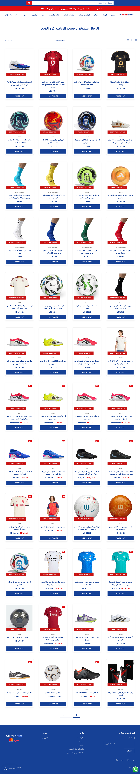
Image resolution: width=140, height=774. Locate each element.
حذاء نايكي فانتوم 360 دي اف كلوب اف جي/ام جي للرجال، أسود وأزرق (86, 472)
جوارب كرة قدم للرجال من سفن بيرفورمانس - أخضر (87, 251)
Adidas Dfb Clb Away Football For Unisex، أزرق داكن (19, 141)
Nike (19, 79)
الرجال (104, 15)
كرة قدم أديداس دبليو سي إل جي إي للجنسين (19, 583)
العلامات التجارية (54, 15)
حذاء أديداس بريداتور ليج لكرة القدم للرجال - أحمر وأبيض (120, 417)
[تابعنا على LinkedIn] (122, 760)
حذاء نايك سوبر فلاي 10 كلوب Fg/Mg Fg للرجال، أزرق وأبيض (19, 472)
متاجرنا (82, 745)
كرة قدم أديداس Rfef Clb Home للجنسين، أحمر (53, 141)
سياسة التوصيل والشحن (76, 749)
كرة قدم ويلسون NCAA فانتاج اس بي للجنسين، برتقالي (120, 528)
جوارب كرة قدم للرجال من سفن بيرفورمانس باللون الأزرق (53, 251)
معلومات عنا (80, 738)
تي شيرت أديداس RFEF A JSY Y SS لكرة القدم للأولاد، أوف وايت (19, 307)
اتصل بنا (81, 741)
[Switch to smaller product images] (132, 40)
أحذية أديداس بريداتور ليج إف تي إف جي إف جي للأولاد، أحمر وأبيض (87, 362)
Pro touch (87, 689)
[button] (29, 3)
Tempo (86, 302)
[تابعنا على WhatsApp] (117, 760)
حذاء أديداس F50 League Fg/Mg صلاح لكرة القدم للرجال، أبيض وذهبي (120, 141)
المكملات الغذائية (69, 15)
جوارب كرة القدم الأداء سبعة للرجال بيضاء (19, 251)
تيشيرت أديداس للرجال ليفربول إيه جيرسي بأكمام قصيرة (19, 528)
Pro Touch (120, 689)
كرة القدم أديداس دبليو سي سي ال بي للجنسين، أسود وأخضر (87, 196)
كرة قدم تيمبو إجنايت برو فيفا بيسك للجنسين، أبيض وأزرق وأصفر (53, 307)
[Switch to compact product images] (128, 40)
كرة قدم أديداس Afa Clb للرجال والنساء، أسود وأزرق (87, 141)
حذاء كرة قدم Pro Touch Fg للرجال (86, 692)
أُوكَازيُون (34, 15)
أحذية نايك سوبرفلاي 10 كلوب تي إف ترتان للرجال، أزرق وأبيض (53, 472)
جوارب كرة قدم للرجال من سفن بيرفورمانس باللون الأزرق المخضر (19, 196)
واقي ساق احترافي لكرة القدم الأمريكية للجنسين (120, 693)
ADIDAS (120, 79)
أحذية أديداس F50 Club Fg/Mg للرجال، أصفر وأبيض (53, 417)
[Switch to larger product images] (136, 40)
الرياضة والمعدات (84, 15)
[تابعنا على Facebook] (134, 760)
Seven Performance (53, 192)
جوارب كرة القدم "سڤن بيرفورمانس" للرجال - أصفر (53, 196)
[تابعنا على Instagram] (128, 760)
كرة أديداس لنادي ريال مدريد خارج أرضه (19, 637)
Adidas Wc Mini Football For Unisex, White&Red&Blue (86, 83)
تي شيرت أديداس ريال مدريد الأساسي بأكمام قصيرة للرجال (53, 583)
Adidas (19, 634)
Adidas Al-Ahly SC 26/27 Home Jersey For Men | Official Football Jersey (53, 84)
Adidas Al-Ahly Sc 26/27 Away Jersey (120, 83)
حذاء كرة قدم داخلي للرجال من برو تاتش (19, 692)
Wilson (120, 523)
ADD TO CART (120, 96)
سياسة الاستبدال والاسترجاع (75, 753)
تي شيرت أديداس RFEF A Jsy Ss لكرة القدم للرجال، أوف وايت (120, 362)
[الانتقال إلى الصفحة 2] (63, 715)
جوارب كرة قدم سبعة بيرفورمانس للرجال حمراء (120, 251)
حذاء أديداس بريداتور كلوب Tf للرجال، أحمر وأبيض (87, 417)
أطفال (96, 15)
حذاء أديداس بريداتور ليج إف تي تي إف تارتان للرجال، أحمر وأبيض (19, 417)
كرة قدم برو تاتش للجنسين (53, 692)
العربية (24, 15)
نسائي (113, 15)
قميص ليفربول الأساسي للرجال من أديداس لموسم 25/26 (53, 638)
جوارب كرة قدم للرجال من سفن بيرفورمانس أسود (120, 307)
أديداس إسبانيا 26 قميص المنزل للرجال (53, 527)
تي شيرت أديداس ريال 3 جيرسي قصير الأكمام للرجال (87, 583)
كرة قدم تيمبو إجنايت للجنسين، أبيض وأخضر (86, 307)
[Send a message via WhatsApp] (135, 769)
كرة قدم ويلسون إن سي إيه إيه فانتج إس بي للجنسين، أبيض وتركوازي (87, 528)
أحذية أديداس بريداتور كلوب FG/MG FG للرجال (120, 638)
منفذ (43, 15)
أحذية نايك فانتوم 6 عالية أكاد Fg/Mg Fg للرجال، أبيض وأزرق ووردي (19, 83)
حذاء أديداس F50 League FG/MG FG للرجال (87, 638)
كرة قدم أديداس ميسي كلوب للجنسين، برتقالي (120, 196)
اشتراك (129, 751)
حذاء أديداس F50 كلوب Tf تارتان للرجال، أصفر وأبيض (53, 362)
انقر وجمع (45, 738)
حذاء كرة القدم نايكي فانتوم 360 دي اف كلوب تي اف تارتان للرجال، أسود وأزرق (120, 472)
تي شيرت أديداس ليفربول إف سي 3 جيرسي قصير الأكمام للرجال (120, 583)
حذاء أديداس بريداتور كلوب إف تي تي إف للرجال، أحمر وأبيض (19, 362)
